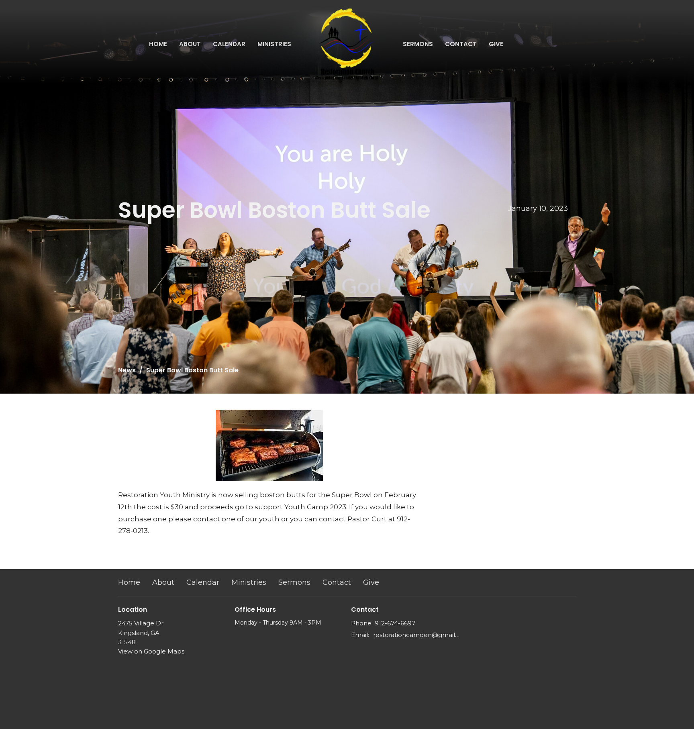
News (127, 370)
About (190, 44)
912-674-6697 (395, 623)
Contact (461, 44)
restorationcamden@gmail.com (416, 635)
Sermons (418, 44)
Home (158, 44)
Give (496, 44)
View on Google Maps (151, 651)
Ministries (274, 44)
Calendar (229, 44)
